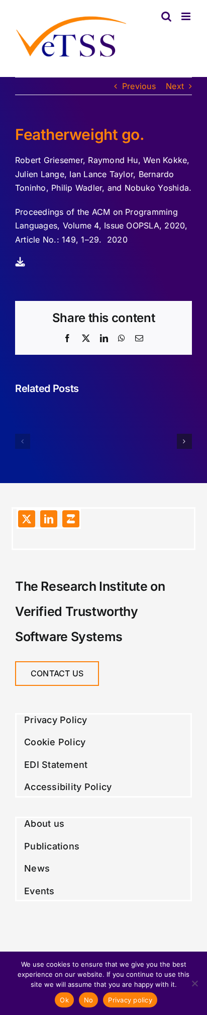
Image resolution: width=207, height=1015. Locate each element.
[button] (22, 441)
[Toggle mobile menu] (186, 16)
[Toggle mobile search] (166, 16)
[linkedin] (48, 518)
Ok (64, 1000)
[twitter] (26, 518)
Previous (139, 86)
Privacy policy (130, 1000)
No (88, 1000)
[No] (194, 983)
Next (175, 86)
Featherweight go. (79, 134)
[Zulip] (70, 518)
